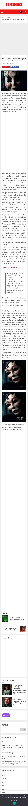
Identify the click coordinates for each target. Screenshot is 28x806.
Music (3, 782)
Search (5, 724)
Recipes (4, 785)
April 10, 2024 (6, 63)
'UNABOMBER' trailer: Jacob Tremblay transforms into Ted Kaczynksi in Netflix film (19, 689)
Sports (3, 789)
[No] (26, 800)
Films (3, 775)
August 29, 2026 (18, 704)
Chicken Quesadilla (7, 742)
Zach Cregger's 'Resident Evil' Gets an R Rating (19, 701)
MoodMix (5, 715)
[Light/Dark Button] (21, 12)
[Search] (25, 11)
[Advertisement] (14, 39)
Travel (3, 792)
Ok (14, 803)
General (4, 779)
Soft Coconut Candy (7, 753)
